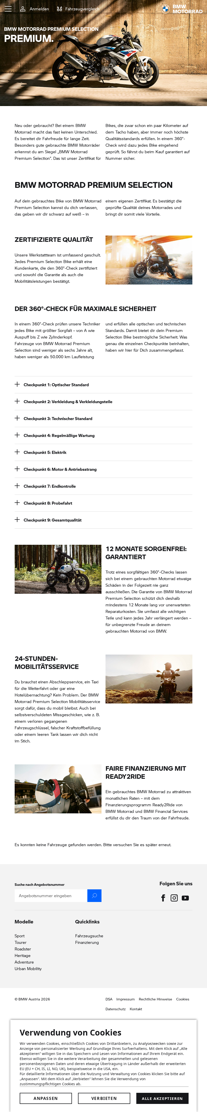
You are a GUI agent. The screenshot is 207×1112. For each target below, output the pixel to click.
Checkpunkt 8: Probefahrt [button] (48, 503)
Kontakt (136, 1008)
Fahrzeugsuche (89, 936)
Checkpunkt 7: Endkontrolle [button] (50, 486)
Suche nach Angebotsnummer (40, 884)
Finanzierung (87, 942)
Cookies (182, 998)
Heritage (23, 955)
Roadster (23, 949)
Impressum (125, 998)
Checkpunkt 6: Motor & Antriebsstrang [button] (60, 469)
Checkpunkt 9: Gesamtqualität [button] (53, 520)
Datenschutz (116, 1008)
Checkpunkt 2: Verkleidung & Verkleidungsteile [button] (68, 401)
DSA (109, 998)
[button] (8, 9)
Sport (19, 936)
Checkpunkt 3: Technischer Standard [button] (58, 418)
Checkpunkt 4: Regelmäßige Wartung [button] (59, 435)
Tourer (21, 942)
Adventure (24, 962)
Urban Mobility (28, 968)
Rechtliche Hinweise (155, 998)
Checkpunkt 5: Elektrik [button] (45, 452)
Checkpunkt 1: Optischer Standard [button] (56, 384)
